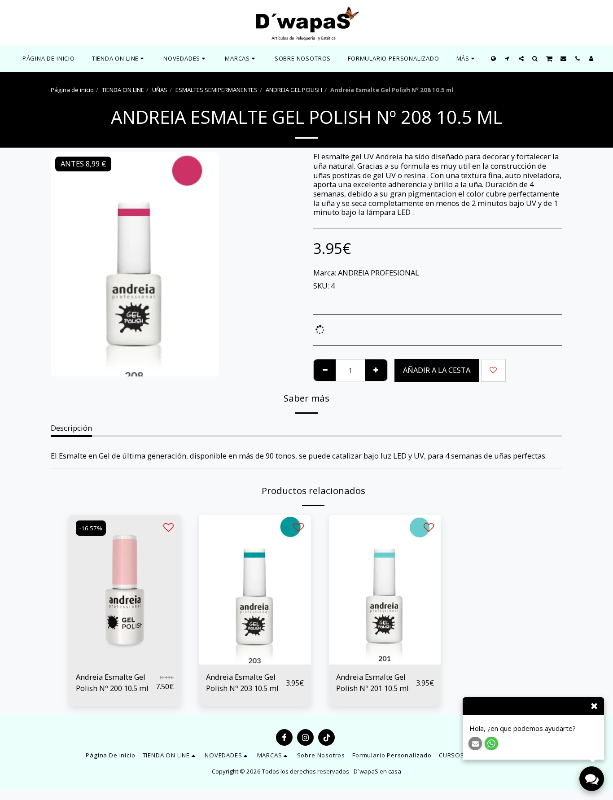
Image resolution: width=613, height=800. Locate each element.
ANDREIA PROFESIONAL (378, 272)
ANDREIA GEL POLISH (294, 90)
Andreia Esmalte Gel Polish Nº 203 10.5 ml (242, 682)
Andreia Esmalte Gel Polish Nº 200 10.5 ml (112, 682)
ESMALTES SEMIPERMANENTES (216, 90)
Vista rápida (125, 659)
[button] (185, 58)
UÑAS (159, 90)
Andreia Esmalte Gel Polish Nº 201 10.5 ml (372, 682)
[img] (125, 589)
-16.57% (90, 528)
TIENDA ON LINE (123, 90)
